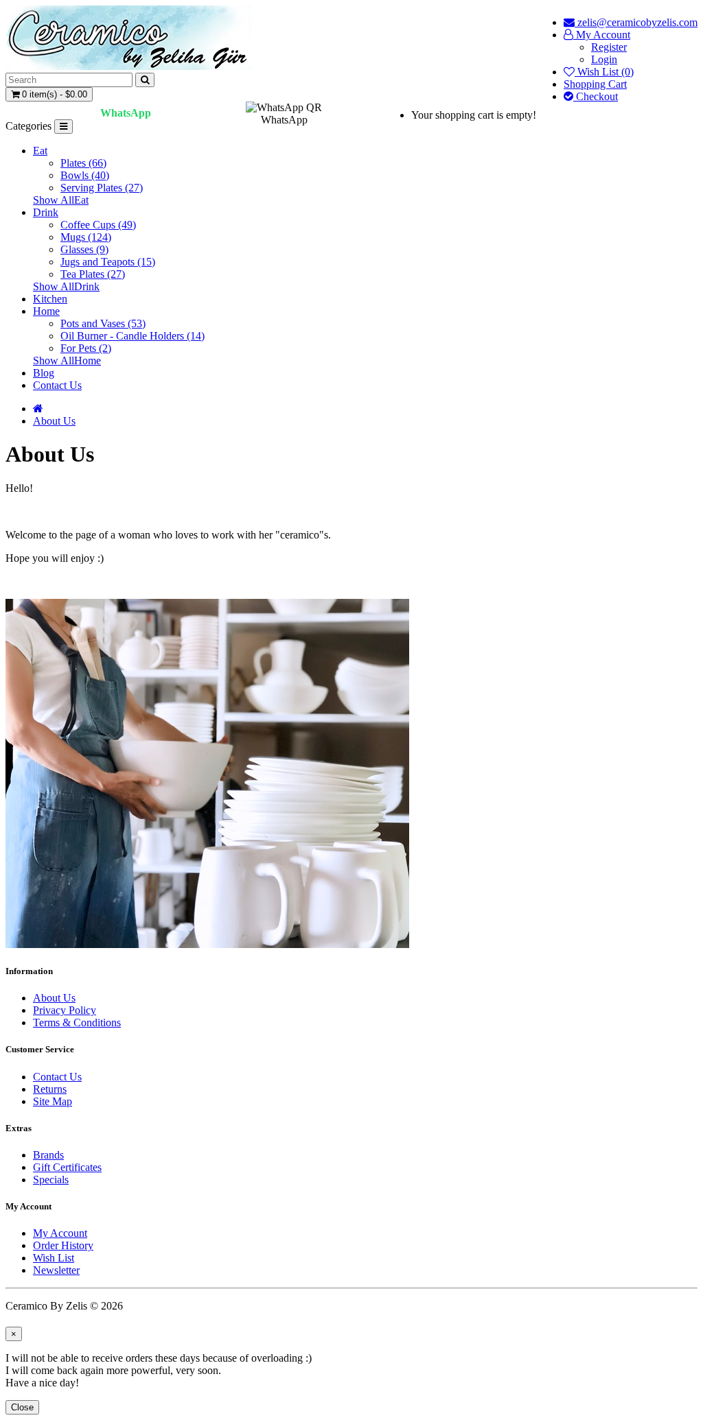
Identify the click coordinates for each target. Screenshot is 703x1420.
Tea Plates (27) (92, 274)
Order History (63, 1245)
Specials (51, 1179)
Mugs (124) (85, 237)
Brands (48, 1155)
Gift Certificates (67, 1167)
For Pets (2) (85, 348)
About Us (54, 421)
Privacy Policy (64, 1010)
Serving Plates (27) (101, 187)
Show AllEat (61, 200)
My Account (60, 1233)
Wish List (53, 1258)
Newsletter (56, 1270)
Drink (45, 212)
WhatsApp (125, 113)
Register (609, 47)
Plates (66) (83, 163)
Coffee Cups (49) (98, 224)
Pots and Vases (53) (103, 323)
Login (604, 59)
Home (46, 311)
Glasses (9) (84, 249)
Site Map (52, 1101)
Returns (50, 1089)
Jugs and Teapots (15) (107, 262)
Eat (40, 150)
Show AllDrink (66, 286)
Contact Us (57, 385)
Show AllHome (67, 360)
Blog (43, 373)
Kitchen (50, 299)
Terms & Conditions (77, 1022)
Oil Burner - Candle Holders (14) (132, 336)
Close (22, 1407)
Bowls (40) (84, 175)
